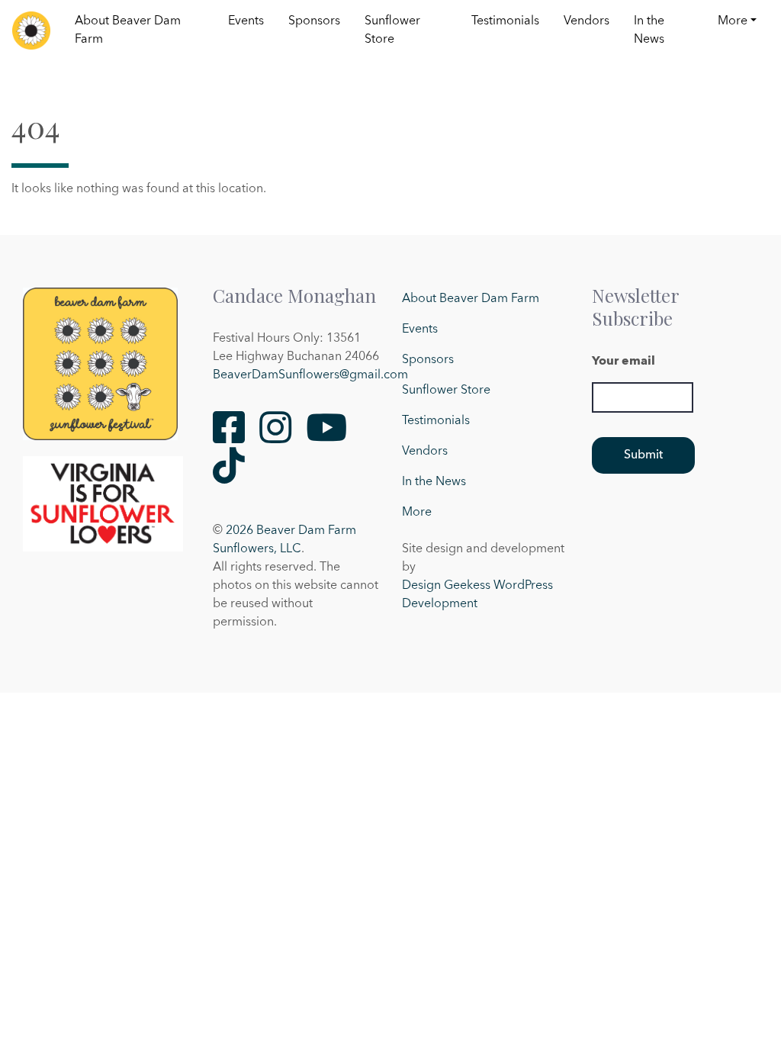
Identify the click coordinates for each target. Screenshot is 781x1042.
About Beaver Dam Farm (128, 30)
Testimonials (505, 21)
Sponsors (314, 21)
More (732, 21)
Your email (623, 361)
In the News (649, 30)
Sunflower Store (392, 30)
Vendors (586, 21)
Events (246, 21)
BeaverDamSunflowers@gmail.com (310, 375)
